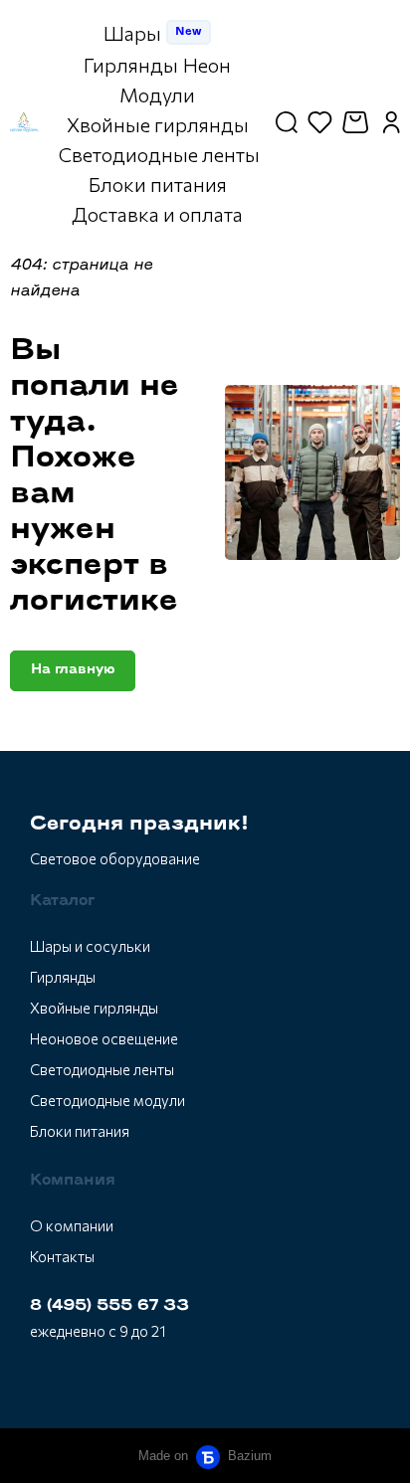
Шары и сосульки (90, 946)
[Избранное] (320, 122)
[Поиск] (287, 122)
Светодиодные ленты (102, 1069)
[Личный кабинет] (391, 122)
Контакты (62, 1256)
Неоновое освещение (104, 1038)
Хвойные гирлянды (94, 1008)
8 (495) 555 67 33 (109, 1306)
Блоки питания (79, 1131)
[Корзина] (357, 122)
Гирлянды (63, 977)
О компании (71, 1225)
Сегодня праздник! (139, 824)
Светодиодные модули (107, 1100)
